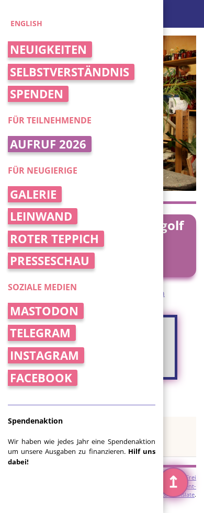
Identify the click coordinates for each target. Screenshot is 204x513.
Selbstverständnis (69, 72)
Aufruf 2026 (48, 144)
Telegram (40, 333)
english (26, 23)
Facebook (41, 378)
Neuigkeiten (48, 49)
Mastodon (44, 311)
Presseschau (49, 261)
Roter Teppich (54, 239)
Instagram (44, 355)
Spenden (36, 94)
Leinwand (41, 216)
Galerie (33, 194)
